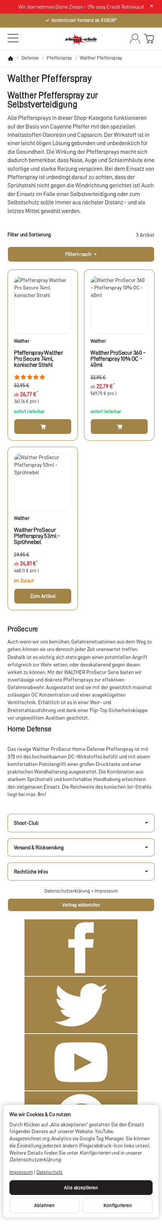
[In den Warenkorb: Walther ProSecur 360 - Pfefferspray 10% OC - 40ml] (119, 426)
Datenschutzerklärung (67, 890)
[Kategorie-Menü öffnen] (13, 37)
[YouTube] (81, 1062)
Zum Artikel (43, 596)
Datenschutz (50, 1172)
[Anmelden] (135, 38)
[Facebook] (81, 947)
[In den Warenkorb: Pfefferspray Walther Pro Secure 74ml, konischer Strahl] (43, 426)
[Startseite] (11, 58)
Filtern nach (78, 254)
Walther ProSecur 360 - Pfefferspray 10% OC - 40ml (117, 359)
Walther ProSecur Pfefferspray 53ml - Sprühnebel (37, 536)
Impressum (106, 890)
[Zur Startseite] (81, 38)
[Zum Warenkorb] (149, 38)
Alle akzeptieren (81, 1187)
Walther (21, 341)
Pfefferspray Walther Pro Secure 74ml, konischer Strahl (38, 359)
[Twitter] (81, 1005)
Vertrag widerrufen (81, 904)
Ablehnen (44, 1205)
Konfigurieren (118, 1205)
